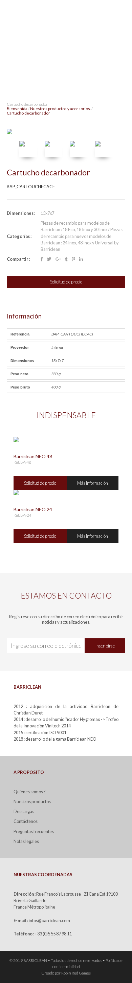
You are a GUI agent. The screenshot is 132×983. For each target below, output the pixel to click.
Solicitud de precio (66, 281)
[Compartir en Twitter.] (49, 259)
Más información (92, 483)
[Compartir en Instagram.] (58, 259)
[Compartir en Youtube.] (66, 259)
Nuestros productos (32, 801)
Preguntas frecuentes (34, 831)
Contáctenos (26, 821)
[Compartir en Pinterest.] (73, 259)
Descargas (24, 811)
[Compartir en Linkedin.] (81, 259)
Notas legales (26, 841)
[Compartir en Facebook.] (42, 259)
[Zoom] (66, 131)
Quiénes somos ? (30, 791)
